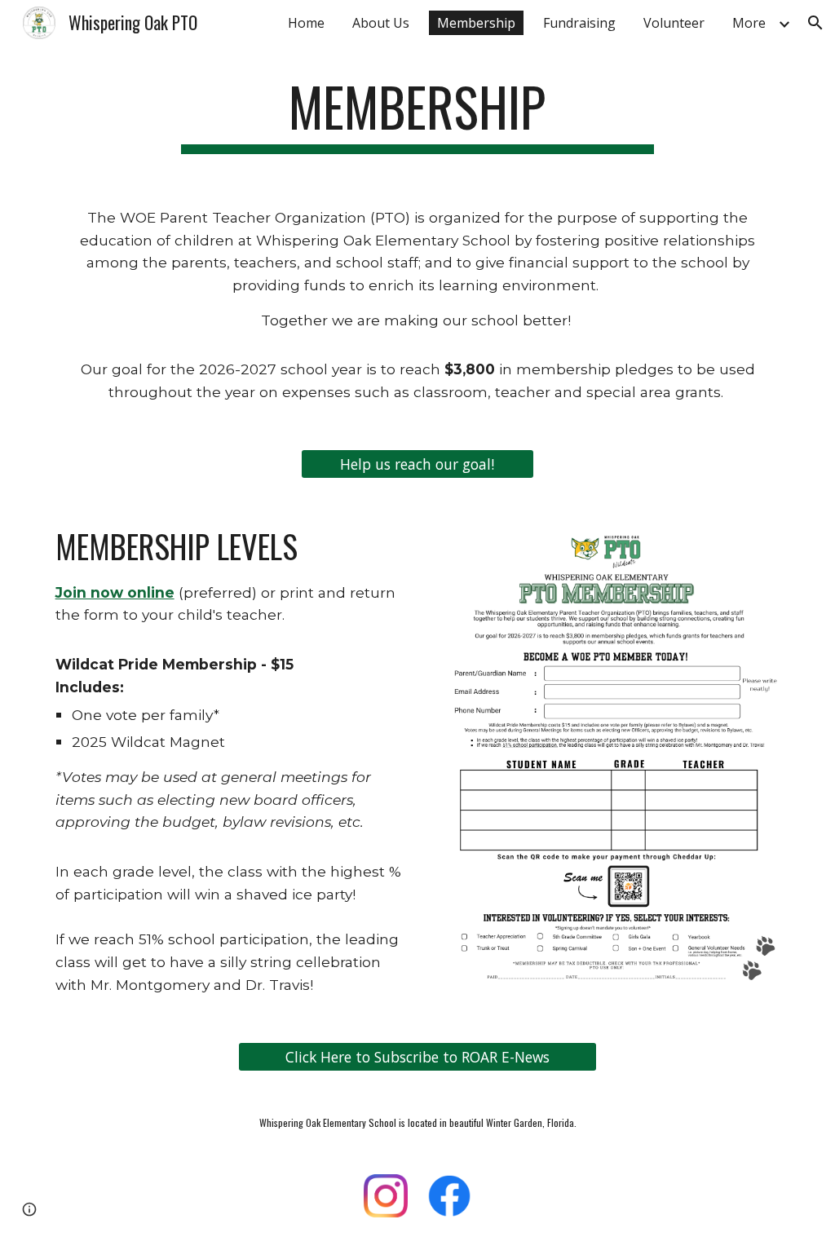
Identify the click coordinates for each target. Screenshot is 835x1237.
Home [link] (306, 23)
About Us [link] (380, 23)
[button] (815, 22)
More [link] (749, 23)
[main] (417, 114)
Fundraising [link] (579, 23)
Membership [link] (476, 23)
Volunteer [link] (674, 23)
